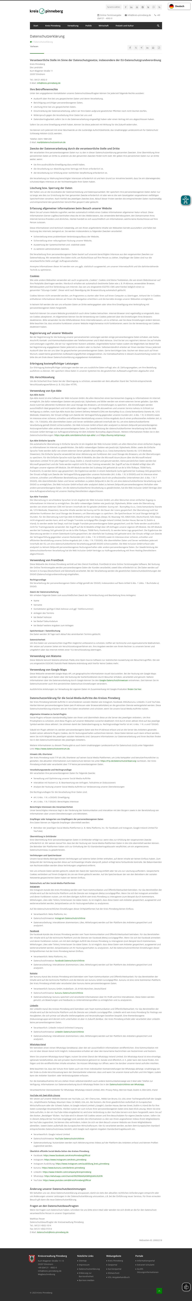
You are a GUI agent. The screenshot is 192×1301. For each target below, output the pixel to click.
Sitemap (83, 1260)
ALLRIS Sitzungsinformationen (148, 1270)
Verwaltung (72, 25)
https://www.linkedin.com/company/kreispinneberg (67, 1172)
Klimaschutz (113, 1273)
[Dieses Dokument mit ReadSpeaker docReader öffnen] (158, 47)
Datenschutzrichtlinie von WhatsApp (127, 1084)
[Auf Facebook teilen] (130, 47)
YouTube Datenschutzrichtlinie (69, 1138)
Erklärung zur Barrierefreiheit (86, 1275)
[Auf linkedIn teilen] (147, 47)
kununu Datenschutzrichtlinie (69, 993)
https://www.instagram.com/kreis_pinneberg (65, 1159)
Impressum (84, 1264)
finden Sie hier (134, 689)
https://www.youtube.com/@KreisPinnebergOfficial (67, 1180)
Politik (88, 25)
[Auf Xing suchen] (141, 47)
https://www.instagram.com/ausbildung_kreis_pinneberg (82, 1163)
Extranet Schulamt (145, 1264)
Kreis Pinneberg (52, 25)
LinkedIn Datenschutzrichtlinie (69, 1031)
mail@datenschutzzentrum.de (51, 142)
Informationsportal (146, 1260)
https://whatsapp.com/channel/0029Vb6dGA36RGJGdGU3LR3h (73, 1176)
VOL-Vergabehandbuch (119, 1277)
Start (35, 25)
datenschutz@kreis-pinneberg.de (52, 1232)
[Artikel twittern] (135, 47)
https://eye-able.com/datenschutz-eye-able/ (75, 435)
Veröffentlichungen (42, 33)
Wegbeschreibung (46, 1274)
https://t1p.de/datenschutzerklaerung (118, 761)
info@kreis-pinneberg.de (139, 15)
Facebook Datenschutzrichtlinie (69, 960)
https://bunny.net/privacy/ (112, 435)
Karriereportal (114, 1269)
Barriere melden (86, 1280)
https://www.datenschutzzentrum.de (52, 748)
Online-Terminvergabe (110, 15)
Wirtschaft (104, 25)
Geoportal (112, 1264)
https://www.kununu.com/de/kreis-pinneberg (63, 1167)
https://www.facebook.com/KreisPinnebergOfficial (66, 1155)
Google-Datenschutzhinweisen (113, 680)
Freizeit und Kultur (125, 25)
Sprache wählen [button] (113, 7)
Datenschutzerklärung (89, 1269)
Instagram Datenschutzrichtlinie (70, 918)
